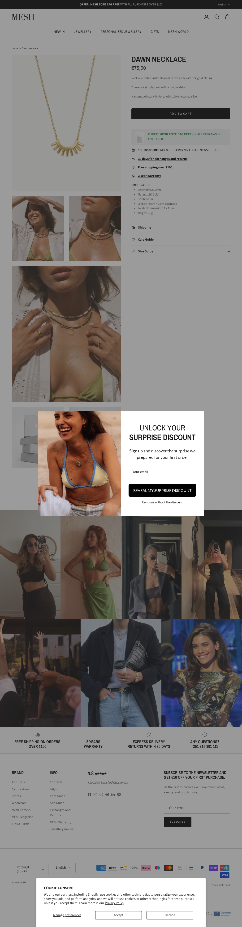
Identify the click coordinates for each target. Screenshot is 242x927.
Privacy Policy (114, 903)
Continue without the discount (162, 502)
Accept (118, 915)
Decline (170, 915)
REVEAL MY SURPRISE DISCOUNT (162, 490)
